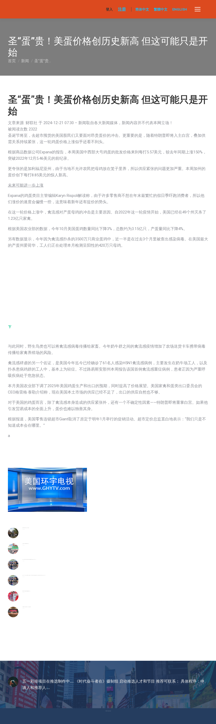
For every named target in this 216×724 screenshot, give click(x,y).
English (179, 9)
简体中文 (142, 9)
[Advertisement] (47, 285)
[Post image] (13, 533)
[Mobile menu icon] (197, 9)
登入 (109, 9)
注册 (122, 9)
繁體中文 (161, 9)
